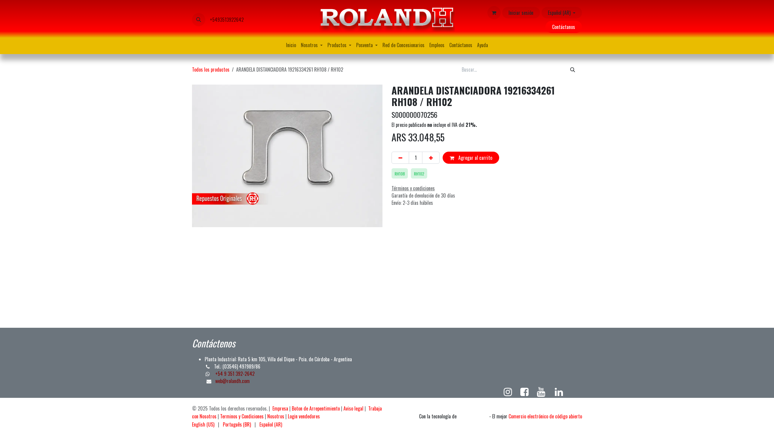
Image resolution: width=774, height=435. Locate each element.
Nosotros (275, 416)
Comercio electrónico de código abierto (545, 416)
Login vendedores (304, 416)
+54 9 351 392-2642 (234, 373)
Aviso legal (353, 408)
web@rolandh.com (232, 381)
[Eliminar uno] (400, 158)
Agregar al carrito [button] (474, 157)
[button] (198, 19)
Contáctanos (563, 27)
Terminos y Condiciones (242, 416)
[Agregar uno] (431, 158)
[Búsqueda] (573, 69)
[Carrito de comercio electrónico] (494, 12)
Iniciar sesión (521, 12)
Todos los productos (210, 69)
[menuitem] (291, 45)
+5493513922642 (227, 19)
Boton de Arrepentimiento (316, 408)
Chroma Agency (472, 416)
